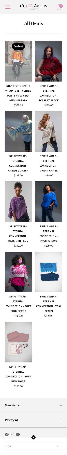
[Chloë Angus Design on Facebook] (7, 435)
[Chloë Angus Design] (33, 7)
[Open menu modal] (8, 7)
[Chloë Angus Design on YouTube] (18, 435)
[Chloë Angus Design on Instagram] (12, 435)
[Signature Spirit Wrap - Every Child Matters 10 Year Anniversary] (18, 61)
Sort (10, 446)
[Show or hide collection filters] (33, 437)
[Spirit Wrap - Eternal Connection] (48, 61)
